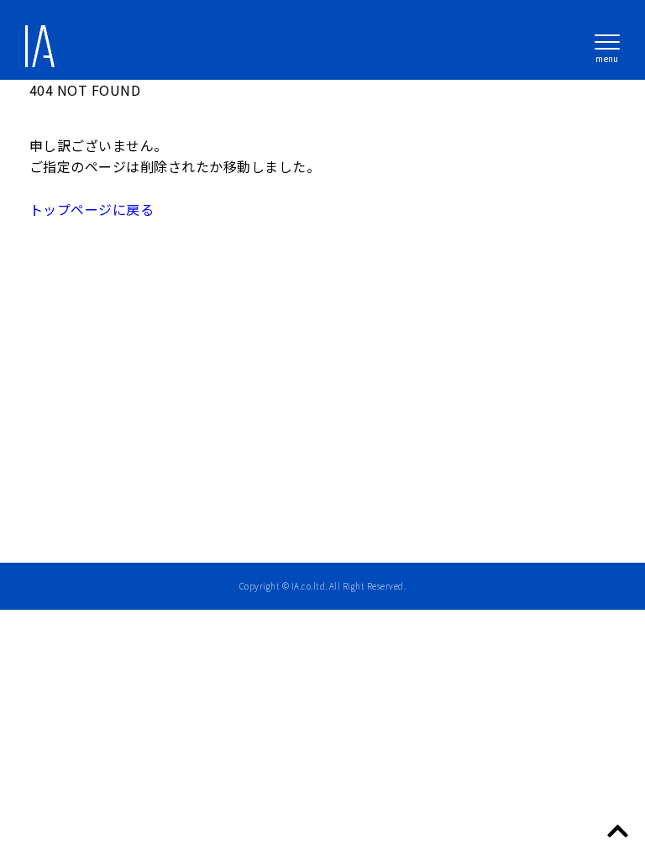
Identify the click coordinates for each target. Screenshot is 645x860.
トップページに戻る (91, 209)
